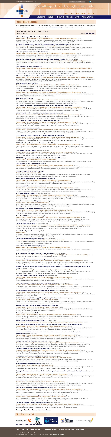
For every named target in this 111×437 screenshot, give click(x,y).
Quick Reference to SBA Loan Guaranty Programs (30, 245)
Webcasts (49, 381)
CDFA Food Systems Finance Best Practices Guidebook (32, 51)
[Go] (87, 1)
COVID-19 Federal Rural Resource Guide (27, 128)
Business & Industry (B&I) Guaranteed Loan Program (31, 259)
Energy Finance (72, 38)
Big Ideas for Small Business (24, 98)
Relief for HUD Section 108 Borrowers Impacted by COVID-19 (34, 90)
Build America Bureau (52, 217)
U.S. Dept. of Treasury (84, 61)
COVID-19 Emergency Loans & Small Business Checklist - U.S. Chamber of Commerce (40, 158)
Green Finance (40, 292)
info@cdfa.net (56, 434)
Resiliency (76, 115)
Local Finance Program (41, 210)
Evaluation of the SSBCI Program (25, 223)
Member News (54, 357)
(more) (80, 38)
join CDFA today (57, 27)
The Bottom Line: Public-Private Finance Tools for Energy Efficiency (35, 290)
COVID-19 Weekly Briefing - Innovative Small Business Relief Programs (37, 143)
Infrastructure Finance (38, 217)
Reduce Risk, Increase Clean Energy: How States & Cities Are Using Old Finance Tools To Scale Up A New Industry (49, 324)
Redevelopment (60, 343)
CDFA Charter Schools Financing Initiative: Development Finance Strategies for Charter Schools (44, 105)
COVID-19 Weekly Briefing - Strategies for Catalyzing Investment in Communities (40, 135)
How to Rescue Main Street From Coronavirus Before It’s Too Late (35, 178)
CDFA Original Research (53, 53)
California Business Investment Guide (27, 313)
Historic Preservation (67, 284)
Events (72, 13)
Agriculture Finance (32, 38)
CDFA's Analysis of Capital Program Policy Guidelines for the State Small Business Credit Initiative (45, 76)
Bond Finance (42, 46)
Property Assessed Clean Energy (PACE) (70, 292)
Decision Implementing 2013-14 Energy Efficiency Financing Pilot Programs (38, 298)
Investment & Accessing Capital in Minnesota (29, 238)
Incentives (59, 100)
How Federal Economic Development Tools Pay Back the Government (36, 283)
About (66, 13)
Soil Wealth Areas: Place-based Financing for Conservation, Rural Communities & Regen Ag (42, 44)
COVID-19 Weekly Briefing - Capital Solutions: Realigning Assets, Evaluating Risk (39, 113)
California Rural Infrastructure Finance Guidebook (31, 186)
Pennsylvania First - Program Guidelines (28, 363)
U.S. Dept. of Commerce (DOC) (67, 335)
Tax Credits (70, 195)
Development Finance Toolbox (73, 107)
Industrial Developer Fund (24, 231)
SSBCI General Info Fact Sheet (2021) (27, 83)
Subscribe (91, 13)
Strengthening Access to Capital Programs (28, 201)
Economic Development (60, 38)
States (77, 16)
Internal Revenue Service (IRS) (71, 350)
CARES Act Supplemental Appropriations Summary (31, 163)
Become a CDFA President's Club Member (31, 424)
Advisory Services (88, 16)
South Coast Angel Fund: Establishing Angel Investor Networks (34, 253)
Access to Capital (20, 38)
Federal (74, 122)
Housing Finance (76, 92)
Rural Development (46, 260)
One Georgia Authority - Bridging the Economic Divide (32, 402)
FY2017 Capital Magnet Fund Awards (27, 193)
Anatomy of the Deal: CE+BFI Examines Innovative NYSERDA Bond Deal (37, 305)
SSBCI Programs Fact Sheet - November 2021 (29, 66)
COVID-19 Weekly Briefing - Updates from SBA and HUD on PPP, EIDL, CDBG (38, 120)
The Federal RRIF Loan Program (25, 216)
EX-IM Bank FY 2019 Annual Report (26, 150)
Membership (41, 16)
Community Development (46, 38)
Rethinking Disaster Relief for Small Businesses (30, 171)
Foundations (75, 144)
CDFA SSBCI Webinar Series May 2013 (27, 380)
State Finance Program (59, 68)
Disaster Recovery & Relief (49, 92)
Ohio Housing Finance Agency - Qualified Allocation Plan (32, 348)
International (68, 152)
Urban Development (77, 260)
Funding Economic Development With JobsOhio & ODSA (32, 356)
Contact (62, 434)
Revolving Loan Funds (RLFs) (54, 255)
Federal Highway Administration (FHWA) (70, 217)
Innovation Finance (46, 61)
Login (35, 1)
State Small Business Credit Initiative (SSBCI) (65, 61)
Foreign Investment (46, 152)
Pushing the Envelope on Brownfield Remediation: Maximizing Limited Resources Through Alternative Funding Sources (51, 371)
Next (86, 34)
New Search (92, 34)
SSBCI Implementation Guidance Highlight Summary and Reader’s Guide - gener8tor (41, 59)
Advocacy (69, 16)
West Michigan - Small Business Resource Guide (30, 320)
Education (51, 16)
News (77, 13)
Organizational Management (64, 115)
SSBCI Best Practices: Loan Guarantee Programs (30, 275)
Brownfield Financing (53, 187)
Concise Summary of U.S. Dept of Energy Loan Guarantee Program (35, 395)
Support (83, 13)
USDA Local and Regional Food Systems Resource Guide (32, 37)
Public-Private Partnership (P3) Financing (38, 202)
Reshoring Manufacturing (51, 335)
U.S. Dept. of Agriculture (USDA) (61, 260)
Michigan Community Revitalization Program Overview (32, 341)
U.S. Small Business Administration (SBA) (53, 240)
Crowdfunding (67, 46)
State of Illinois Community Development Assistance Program (34, 387)
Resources (60, 16)
